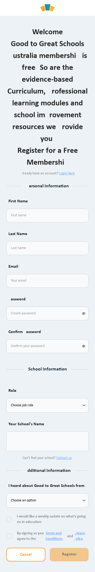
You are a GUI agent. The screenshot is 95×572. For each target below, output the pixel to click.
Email (13, 267)
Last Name (17, 234)
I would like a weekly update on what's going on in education (51, 519)
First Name (18, 201)
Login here (67, 173)
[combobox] (16, 441)
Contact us (64, 458)
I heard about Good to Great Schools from (46, 486)
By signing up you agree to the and (51, 536)
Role (12, 391)
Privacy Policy (79, 536)
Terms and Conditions (54, 536)
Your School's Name (26, 424)
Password (17, 299)
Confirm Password (24, 332)
